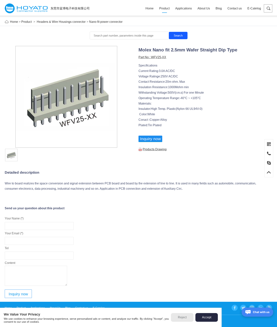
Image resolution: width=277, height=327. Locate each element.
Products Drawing (155, 149)
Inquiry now (150, 139)
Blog (219, 8)
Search (178, 35)
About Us (203, 8)
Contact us (234, 8)
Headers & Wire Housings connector (61, 21)
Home (149, 8)
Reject (182, 317)
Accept (206, 317)
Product (164, 8)
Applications (183, 8)
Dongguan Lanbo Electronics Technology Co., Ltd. (26, 8)
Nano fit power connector (105, 21)
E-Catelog (254, 8)
